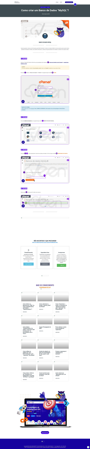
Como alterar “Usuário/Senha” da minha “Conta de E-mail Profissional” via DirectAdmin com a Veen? (28, 330)
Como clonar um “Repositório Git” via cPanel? (61, 374)
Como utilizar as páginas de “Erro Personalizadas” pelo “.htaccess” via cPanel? (28, 353)
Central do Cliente (69, 2)
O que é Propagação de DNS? (45, 327)
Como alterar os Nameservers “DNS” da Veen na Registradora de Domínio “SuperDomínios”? (28, 306)
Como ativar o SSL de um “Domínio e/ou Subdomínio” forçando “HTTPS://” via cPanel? (28, 375)
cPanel (57, 2)
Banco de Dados (43, 7)
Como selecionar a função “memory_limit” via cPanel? (45, 305)
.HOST (61, 2)
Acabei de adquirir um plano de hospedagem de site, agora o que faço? (44, 353)
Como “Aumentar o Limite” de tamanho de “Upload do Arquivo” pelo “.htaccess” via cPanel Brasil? (61, 306)
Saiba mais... (41, 309)
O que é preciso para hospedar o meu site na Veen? (44, 374)
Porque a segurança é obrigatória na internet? (61, 353)
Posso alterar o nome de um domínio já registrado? (61, 328)
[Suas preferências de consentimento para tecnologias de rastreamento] (88, 447)
